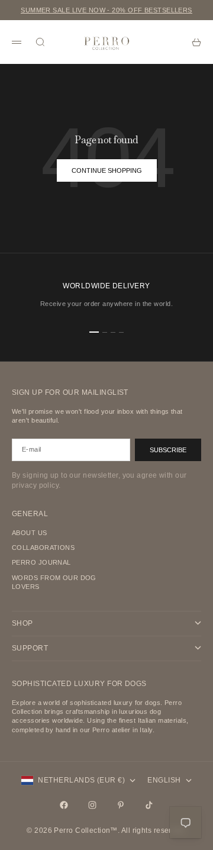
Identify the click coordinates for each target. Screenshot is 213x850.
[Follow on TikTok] (149, 805)
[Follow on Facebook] (64, 805)
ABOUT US (29, 532)
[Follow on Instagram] (92, 805)
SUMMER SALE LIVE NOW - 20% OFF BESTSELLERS (106, 10)
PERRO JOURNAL (41, 562)
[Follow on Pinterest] (120, 805)
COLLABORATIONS (43, 547)
